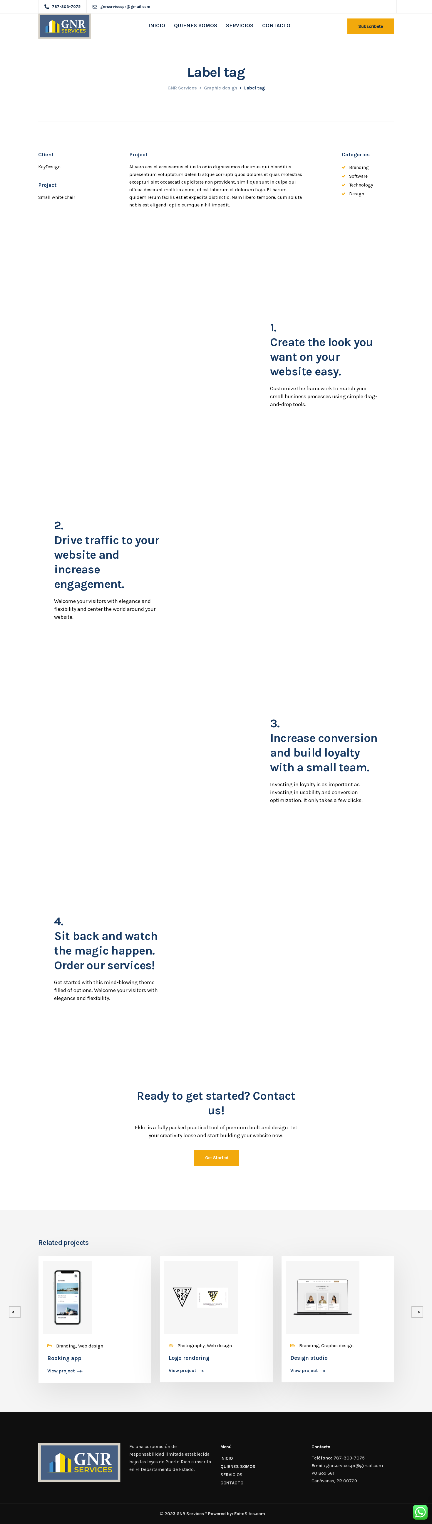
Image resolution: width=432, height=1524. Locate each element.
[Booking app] (67, 1297)
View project (61, 1371)
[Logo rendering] (201, 1297)
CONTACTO (276, 25)
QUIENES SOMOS (195, 25)
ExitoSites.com (249, 1513)
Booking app (64, 1358)
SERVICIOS (239, 25)
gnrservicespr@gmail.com (354, 1465)
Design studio (309, 1358)
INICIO (156, 25)
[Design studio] (322, 1297)
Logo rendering (189, 1358)
